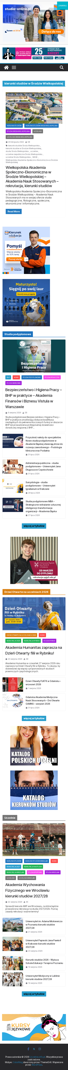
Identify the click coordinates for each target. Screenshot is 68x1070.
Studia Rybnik (49, 641)
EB (29, 142)
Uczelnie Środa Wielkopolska (19, 137)
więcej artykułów (34, 525)
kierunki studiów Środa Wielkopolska (24, 146)
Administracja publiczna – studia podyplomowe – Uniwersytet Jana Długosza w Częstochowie (43, 466)
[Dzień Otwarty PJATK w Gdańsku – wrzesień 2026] (13, 684)
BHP (8, 377)
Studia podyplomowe (32, 377)
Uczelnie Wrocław (27, 878)
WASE (34, 157)
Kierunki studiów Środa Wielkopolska (41, 126)
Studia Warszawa (13, 383)
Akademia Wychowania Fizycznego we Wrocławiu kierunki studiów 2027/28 (27, 890)
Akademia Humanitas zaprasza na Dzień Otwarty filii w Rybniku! (33, 650)
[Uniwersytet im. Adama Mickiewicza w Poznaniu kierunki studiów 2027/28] (13, 926)
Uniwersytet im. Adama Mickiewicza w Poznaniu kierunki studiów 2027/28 (44, 924)
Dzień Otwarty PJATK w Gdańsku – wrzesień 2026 (43, 683)
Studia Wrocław (52, 872)
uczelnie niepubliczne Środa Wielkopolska (24, 154)
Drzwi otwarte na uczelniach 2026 (21, 635)
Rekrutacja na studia (33, 867)
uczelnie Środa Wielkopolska (18, 157)
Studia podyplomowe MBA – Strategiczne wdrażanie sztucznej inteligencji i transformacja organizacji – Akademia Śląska (43, 506)
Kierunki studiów (14, 126)
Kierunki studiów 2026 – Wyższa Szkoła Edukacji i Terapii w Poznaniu (44, 961)
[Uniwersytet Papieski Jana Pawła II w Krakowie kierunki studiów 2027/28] (13, 945)
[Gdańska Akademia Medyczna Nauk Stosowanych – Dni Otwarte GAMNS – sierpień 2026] (13, 702)
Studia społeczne (52, 377)
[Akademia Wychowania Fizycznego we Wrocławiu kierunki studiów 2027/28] (34, 839)
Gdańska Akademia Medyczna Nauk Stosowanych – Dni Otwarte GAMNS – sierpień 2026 (43, 700)
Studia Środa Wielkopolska (18, 131)
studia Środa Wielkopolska (17, 151)
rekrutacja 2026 (13, 641)
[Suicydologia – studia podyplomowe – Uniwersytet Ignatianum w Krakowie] (13, 487)
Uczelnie (38, 131)
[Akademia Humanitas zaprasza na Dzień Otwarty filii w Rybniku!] (34, 613)
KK (27, 902)
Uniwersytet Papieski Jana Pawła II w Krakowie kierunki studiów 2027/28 (43, 943)
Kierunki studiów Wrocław (36, 861)
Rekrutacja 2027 (13, 867)
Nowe (16, 377)
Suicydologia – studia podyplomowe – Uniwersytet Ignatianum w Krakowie (40, 485)
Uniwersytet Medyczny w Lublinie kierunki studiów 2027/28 (43, 977)
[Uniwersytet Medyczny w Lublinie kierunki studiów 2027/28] (13, 979)
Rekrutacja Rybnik (32, 641)
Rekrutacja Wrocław (15, 872)
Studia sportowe (35, 872)
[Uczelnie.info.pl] (6, 67)
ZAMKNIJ (62, 5)
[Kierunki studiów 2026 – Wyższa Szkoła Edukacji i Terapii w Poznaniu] (13, 963)
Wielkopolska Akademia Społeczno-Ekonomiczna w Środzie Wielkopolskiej (32, 161)
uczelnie (34, 151)
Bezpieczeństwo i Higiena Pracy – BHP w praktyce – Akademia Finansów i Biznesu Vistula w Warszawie (33, 398)
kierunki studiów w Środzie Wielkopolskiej (23, 148)
